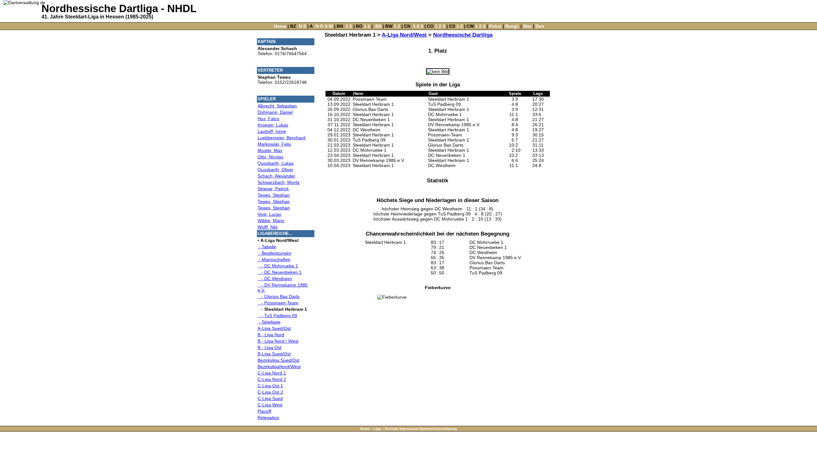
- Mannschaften (274, 259)
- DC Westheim (275, 278)
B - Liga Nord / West (278, 341)
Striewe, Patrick (273, 188)
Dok (540, 26)
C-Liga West (270, 404)
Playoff (264, 411)
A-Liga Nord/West (404, 35)
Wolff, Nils (268, 226)
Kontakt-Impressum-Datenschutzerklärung (421, 429)
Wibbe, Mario (271, 220)
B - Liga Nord (271, 334)
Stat (527, 26)
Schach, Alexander (276, 175)
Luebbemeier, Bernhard (281, 137)
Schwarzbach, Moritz (279, 182)
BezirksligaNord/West (279, 366)
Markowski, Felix (274, 144)
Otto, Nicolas (270, 156)
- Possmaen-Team (278, 302)
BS (378, 26)
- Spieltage (269, 321)
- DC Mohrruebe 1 (278, 265)
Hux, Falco (268, 118)
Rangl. (512, 26)
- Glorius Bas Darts (279, 296)
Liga (377, 429)
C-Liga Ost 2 (270, 392)
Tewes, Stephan (274, 195)
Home (280, 26)
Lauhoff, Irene (272, 131)
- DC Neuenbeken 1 (280, 272)
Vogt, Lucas (269, 214)
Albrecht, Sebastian (277, 105)
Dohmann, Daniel (275, 112)
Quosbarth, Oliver (275, 169)
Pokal (495, 26)
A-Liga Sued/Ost (274, 328)
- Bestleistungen (274, 253)
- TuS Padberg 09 (277, 315)
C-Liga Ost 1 (270, 385)
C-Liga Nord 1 (272, 372)
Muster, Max (270, 150)
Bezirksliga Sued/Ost (278, 360)
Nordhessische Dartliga (462, 35)
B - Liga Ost (269, 347)
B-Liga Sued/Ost (274, 353)
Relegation (268, 417)
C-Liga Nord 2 (272, 379)
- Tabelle (267, 246)
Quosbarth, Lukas (276, 163)
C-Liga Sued (270, 398)
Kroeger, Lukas (273, 124)
